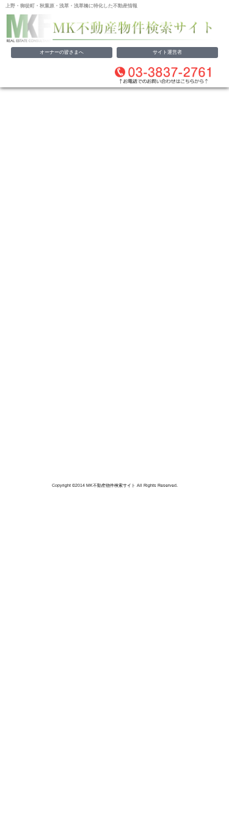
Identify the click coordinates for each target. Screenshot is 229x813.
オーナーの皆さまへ (62, 52)
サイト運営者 (167, 52)
